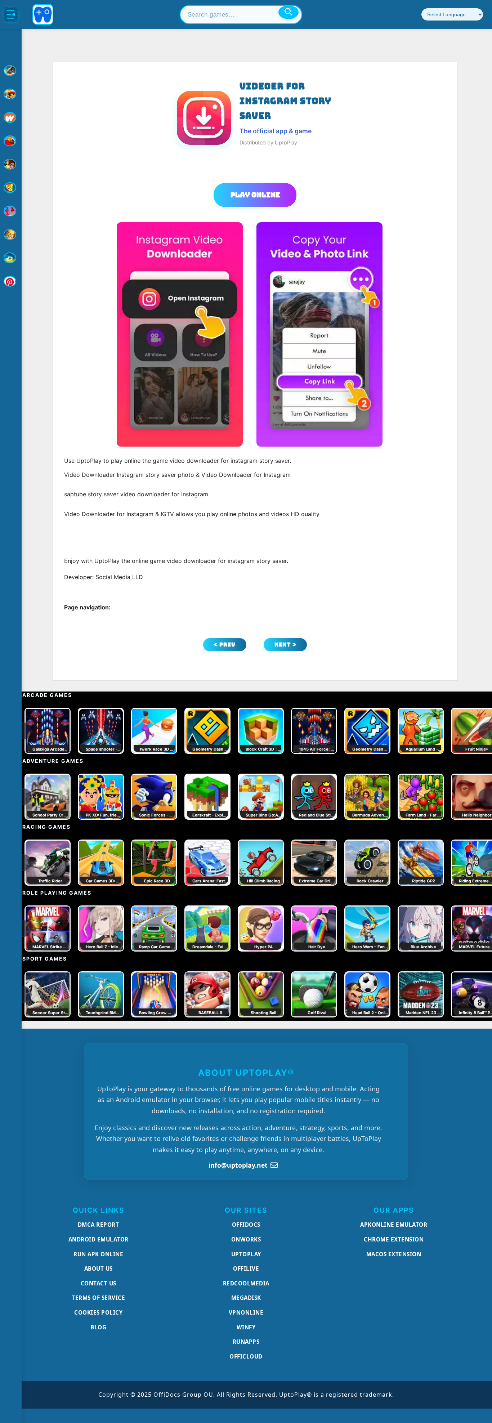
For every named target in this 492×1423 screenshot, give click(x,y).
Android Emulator (98, 1239)
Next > (285, 644)
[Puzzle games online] (10, 164)
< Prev (225, 644)
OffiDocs (246, 1224)
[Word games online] (10, 257)
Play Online (255, 195)
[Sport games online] (10, 211)
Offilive (246, 1268)
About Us (98, 1268)
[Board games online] (10, 117)
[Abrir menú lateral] (11, 14)
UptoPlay (246, 1254)
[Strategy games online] (10, 234)
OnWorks (246, 1239)
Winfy (246, 1327)
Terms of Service (98, 1297)
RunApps (246, 1341)
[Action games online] (10, 70)
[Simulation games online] (10, 187)
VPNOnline (246, 1312)
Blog (98, 1327)
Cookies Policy (98, 1312)
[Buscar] (288, 12)
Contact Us (98, 1283)
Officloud (246, 1356)
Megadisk (246, 1297)
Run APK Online (98, 1254)
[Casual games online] (10, 140)
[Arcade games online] (10, 94)
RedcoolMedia (246, 1283)
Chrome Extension (394, 1239)
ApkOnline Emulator (393, 1224)
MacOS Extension (393, 1254)
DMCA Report (98, 1224)
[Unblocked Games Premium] (10, 281)
